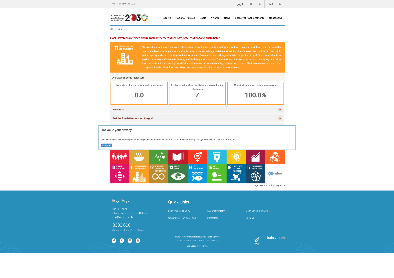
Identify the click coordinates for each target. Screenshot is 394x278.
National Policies (185, 17)
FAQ (270, 4)
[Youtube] (138, 241)
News (227, 17)
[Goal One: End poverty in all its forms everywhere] (119, 154)
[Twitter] (122, 241)
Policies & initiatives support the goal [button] (133, 118)
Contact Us (275, 17)
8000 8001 (122, 225)
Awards (215, 17)
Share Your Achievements (250, 17)
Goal (120, 29)
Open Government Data (257, 210)
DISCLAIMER (212, 240)
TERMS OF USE (183, 240)
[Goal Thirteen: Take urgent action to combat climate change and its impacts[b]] (178, 173)
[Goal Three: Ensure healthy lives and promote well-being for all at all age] (158, 154)
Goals (203, 17)
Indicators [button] (118, 109)
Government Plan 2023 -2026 (182, 218)
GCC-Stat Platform (216, 210)
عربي (240, 4)
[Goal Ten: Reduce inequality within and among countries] (119, 173)
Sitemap (250, 218)
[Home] (111, 29)
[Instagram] (130, 241)
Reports (166, 17)
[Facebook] (114, 241)
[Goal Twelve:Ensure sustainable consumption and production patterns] (158, 173)
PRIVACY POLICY (198, 240)
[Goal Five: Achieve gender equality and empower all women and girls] (197, 154)
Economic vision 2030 (179, 210)
